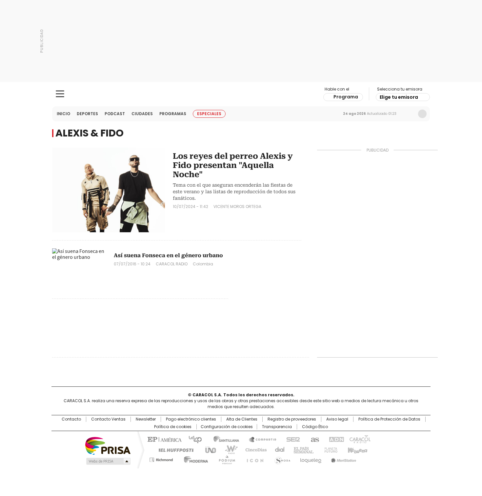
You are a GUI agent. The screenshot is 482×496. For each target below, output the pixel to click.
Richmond (161, 458)
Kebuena (357, 449)
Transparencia (277, 426)
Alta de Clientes (241, 419)
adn (335, 439)
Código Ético (315, 426)
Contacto (71, 419)
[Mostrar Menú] (60, 94)
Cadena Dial (278, 449)
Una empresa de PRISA (107, 445)
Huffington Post (173, 449)
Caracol (359, 439)
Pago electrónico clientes (191, 419)
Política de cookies (172, 426)
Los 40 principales (192, 439)
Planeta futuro (329, 449)
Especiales (209, 113)
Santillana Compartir (260, 439)
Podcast (115, 113)
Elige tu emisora (399, 97)
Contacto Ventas (108, 419)
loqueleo (310, 458)
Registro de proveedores (292, 419)
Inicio (63, 113)
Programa (345, 96)
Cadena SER (291, 439)
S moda (281, 458)
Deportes (87, 113)
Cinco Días (254, 449)
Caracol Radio (241, 94)
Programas (172, 113)
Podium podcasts (225, 458)
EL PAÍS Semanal (301, 449)
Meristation (342, 458)
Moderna (194, 458)
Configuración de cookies (227, 426)
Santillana (223, 439)
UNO (208, 449)
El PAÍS (163, 439)
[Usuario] (422, 114)
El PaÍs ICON (253, 458)
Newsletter (408, 114)
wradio (228, 449)
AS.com (314, 439)
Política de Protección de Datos (389, 419)
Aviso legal (337, 419)
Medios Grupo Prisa (107, 461)
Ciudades (142, 113)
